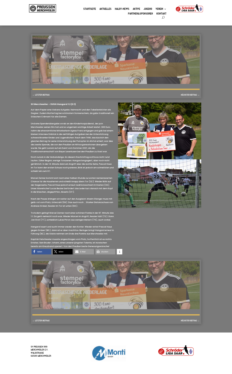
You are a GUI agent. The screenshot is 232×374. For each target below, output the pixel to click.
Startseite (89, 9)
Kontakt (161, 14)
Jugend (148, 9)
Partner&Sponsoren (140, 14)
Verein (159, 9)
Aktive (136, 9)
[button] (41, 251)
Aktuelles (105, 9)
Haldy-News (122, 9)
